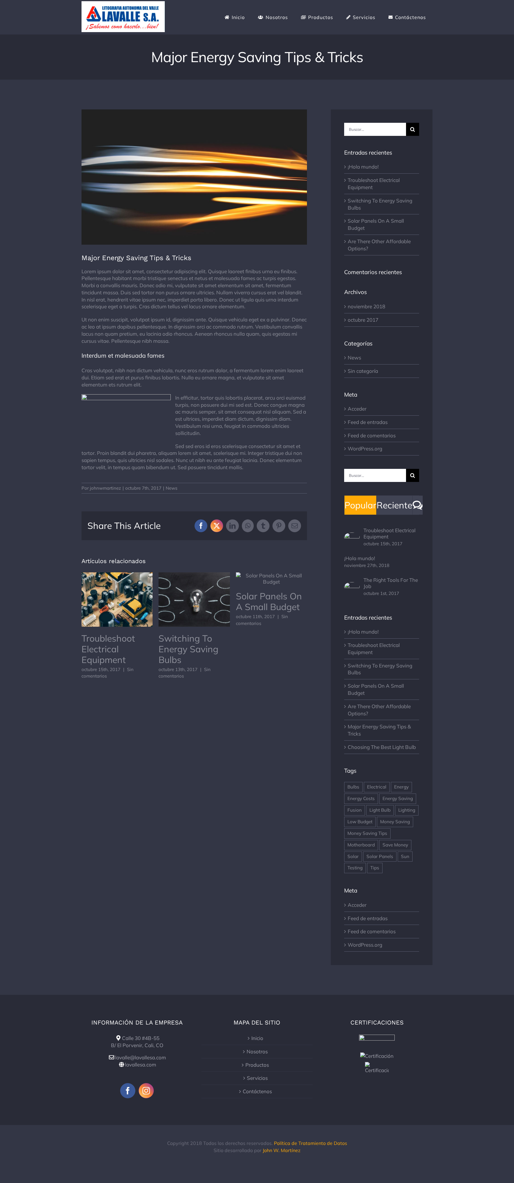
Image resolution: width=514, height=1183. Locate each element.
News (171, 488)
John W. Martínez (281, 1150)
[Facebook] (127, 1090)
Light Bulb (380, 810)
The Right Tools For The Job (390, 583)
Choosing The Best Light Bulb (382, 747)
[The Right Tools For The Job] (352, 585)
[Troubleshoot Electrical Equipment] (352, 536)
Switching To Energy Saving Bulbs (194, 599)
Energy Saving (398, 798)
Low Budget (359, 821)
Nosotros (257, 1051)
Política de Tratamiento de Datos (310, 1143)
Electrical (376, 787)
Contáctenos (257, 1091)
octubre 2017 (363, 320)
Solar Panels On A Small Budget (271, 579)
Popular (360, 505)
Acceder (357, 409)
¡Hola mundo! (363, 167)
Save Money (395, 845)
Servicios (257, 1078)
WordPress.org (365, 448)
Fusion (354, 810)
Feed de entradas (368, 422)
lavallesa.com (140, 1064)
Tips (374, 868)
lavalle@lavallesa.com (140, 1057)
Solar (353, 856)
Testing (355, 868)
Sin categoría (363, 371)
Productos (257, 1065)
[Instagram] (146, 1090)
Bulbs (353, 787)
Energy (401, 787)
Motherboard (361, 845)
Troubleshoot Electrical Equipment (117, 599)
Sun (405, 856)
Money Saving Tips (367, 833)
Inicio (257, 1038)
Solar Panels (379, 856)
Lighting (406, 810)
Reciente (394, 505)
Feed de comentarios (372, 435)
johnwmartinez (105, 488)
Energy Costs (361, 798)
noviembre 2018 (366, 306)
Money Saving (395, 821)
